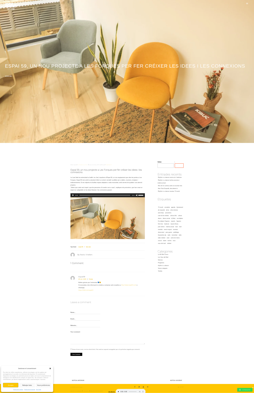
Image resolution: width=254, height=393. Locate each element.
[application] (107, 195)
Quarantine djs (162, 235)
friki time (160, 224)
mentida (160, 229)
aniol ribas (161, 213)
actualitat (167, 207)
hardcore (166, 224)
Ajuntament (180, 207)
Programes (161, 262)
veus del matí (162, 243)
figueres (179, 221)
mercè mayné (168, 229)
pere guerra (169, 232)
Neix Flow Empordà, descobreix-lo (168, 188)
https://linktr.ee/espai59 (85, 290)
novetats (175, 229)
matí (180, 226)
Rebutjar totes (27, 385)
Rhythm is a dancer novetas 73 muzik (169, 191)
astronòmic (168, 213)
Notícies (101, 164)
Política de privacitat (29, 389)
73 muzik (160, 207)
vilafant (169, 243)
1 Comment (109, 164)
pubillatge (176, 232)
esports (173, 221)
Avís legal (38, 389)
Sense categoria (162, 268)
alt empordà (161, 210)
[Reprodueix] (73, 195)
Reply (91, 279)
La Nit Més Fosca (163, 254)
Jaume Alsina (174, 224)
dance (159, 218)
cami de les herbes (163, 215)
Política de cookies (18, 389)
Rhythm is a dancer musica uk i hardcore (170, 177)
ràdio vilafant (161, 238)
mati (176, 226)
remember (174, 235)
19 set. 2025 (73, 164)
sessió (160, 240)
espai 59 (80, 247)
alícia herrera (174, 210)
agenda (173, 207)
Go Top (182, 387)
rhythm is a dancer (163, 265)
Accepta (10, 385)
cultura (180, 215)
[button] (50, 368)
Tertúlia (160, 271)
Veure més (8, 76)
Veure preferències (43, 385)
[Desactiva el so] (137, 195)
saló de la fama (175, 238)
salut (168, 238)
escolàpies (180, 218)
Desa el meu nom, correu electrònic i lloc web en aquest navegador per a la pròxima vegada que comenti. (106, 349)
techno (169, 240)
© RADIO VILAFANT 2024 (76, 387)
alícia (167, 210)
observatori (161, 232)
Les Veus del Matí (94, 164)
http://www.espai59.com (128, 285)
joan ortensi (161, 226)
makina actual (170, 226)
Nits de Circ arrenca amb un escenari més (170, 185)
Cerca (159, 162)
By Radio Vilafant (82, 164)
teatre (164, 240)
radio (169, 235)
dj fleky (173, 218)
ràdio (180, 235)
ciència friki (173, 215)
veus (174, 240)
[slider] (141, 195)
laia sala (88, 247)
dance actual (166, 218)
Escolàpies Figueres (164, 221)
